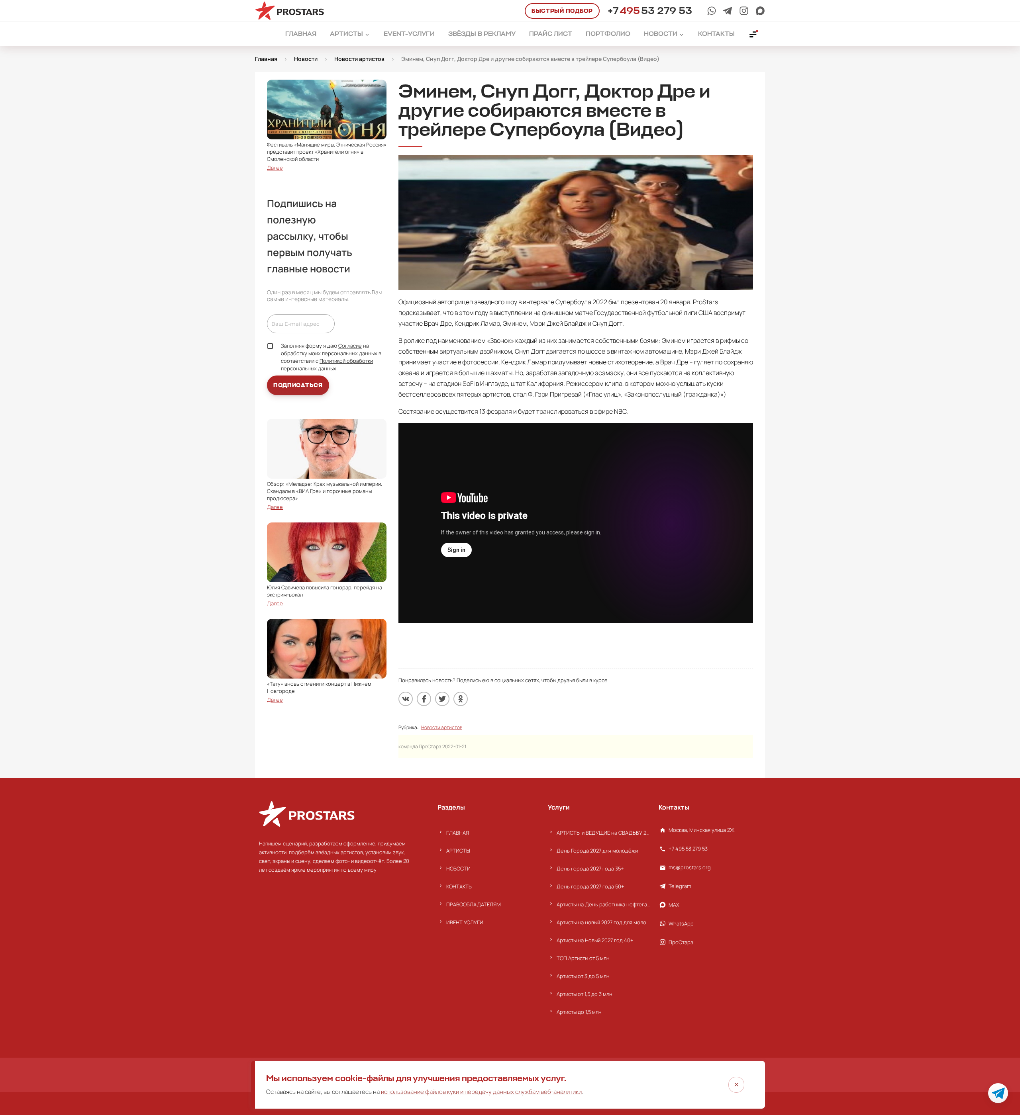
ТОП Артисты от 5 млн (583, 958)
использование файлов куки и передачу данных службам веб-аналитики (481, 1092)
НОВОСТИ (458, 868)
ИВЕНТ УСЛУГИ (464, 922)
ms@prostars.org (690, 867)
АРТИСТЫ (458, 850)
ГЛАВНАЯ (457, 832)
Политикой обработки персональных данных (327, 364)
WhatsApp (681, 923)
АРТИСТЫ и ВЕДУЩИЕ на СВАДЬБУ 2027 (603, 832)
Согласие (350, 345)
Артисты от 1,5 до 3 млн (584, 994)
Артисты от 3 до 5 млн (583, 976)
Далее (275, 167)
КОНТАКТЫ (459, 886)
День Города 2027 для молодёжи (597, 850)
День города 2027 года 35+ (590, 868)
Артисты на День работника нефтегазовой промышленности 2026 (603, 904)
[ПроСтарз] (744, 11)
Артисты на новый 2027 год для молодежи (603, 922)
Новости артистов (441, 727)
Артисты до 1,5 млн (579, 1011)
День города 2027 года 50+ (590, 886)
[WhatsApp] (711, 11)
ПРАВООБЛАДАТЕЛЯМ (473, 904)
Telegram (680, 886)
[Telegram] (727, 11)
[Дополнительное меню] (753, 33)
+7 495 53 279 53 (688, 848)
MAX (674, 904)
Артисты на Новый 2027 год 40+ (595, 940)
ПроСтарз (681, 942)
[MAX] (760, 11)
